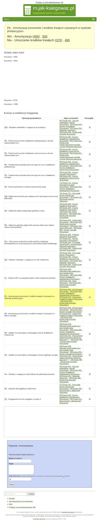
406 (69, 236)
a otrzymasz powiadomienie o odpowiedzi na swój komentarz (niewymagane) (36, 476)
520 (71, 126)
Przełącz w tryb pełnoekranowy (48, 2)
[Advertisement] (49, 80)
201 (71, 401)
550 (69, 173)
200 (71, 390)
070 (58, 40)
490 (67, 40)
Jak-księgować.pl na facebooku (21, 501)
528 (69, 205)
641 (71, 144)
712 (69, 185)
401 (69, 122)
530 (69, 151)
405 (70, 272)
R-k (5, 241)
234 (71, 244)
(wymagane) (15, 458)
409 (70, 254)
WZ (5, 260)
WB (5, 196)
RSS (10, 504)
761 (70, 195)
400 (36, 36)
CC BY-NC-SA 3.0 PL (39, 519)
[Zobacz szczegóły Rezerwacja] (89, 127)
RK (5, 211)
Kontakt (12, 498)
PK (9, 27)
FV (5, 278)
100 (68, 213)
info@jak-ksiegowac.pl (68, 512)
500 (44, 36)
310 (71, 129)
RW (5, 127)
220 (71, 338)
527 (69, 240)
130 (71, 199)
